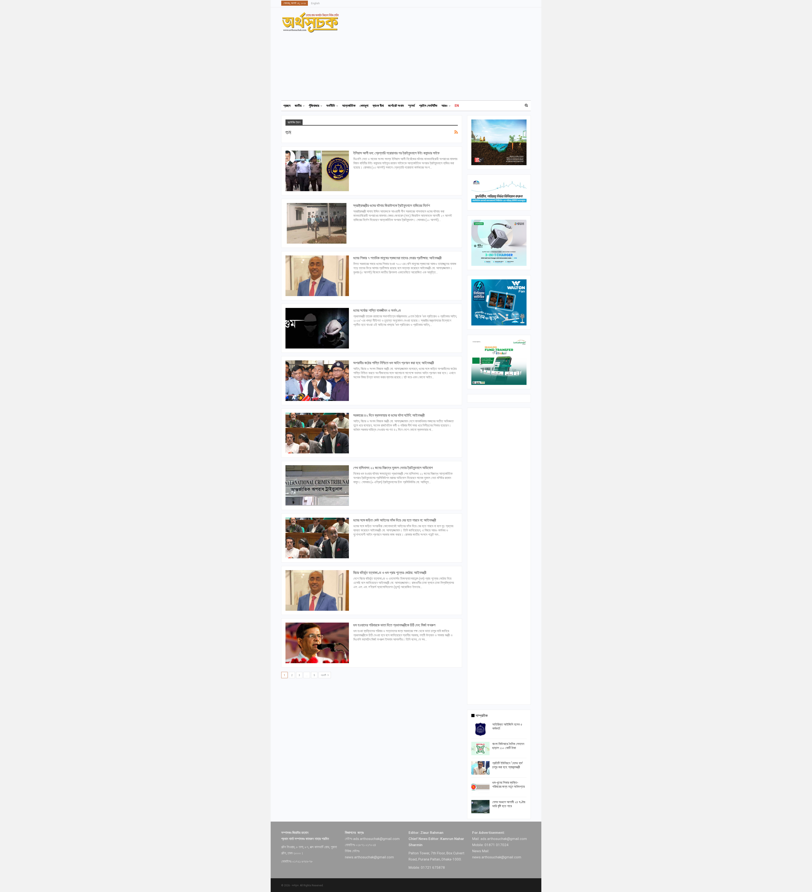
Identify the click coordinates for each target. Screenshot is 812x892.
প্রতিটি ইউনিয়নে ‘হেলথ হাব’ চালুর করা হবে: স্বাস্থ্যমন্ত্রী (507, 765)
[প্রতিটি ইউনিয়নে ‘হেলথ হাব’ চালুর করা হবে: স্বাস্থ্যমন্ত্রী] (480, 768)
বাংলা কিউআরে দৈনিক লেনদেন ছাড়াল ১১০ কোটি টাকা (508, 746)
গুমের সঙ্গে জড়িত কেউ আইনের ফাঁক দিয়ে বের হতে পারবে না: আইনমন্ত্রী (394, 520)
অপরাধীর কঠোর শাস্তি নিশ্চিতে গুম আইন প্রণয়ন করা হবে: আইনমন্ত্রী (393, 363)
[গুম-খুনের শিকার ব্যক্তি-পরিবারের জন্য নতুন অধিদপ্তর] (480, 787)
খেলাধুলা (364, 106)
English (315, 3)
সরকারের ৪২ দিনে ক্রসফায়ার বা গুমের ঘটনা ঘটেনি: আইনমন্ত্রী (389, 415)
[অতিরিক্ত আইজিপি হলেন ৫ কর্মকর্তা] (480, 729)
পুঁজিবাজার (314, 106)
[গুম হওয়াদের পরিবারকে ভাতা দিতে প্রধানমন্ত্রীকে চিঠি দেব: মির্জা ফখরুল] (317, 643)
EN (457, 106)
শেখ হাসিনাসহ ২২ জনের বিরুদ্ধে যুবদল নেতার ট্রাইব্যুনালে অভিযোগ (393, 467)
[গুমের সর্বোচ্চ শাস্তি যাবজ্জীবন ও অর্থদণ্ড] (317, 328)
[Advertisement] (408, 64)
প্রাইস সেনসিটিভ (428, 106)
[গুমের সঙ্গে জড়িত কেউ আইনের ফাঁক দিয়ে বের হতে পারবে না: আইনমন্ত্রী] (317, 538)
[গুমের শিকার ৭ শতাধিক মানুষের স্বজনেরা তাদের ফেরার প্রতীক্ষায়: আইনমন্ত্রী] (317, 275)
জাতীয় (298, 106)
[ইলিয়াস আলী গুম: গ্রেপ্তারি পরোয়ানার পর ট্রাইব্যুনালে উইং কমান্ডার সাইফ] (317, 171)
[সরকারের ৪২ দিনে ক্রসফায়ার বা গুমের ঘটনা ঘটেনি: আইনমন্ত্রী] (317, 433)
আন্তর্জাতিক (348, 106)
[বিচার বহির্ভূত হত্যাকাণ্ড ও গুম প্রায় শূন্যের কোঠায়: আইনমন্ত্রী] (317, 590)
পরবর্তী (324, 675)
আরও (444, 106)
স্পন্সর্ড (411, 106)
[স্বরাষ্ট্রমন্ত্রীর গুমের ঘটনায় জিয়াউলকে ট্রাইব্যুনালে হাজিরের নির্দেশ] (317, 223)
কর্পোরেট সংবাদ (396, 106)
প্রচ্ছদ (287, 106)
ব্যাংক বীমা (378, 106)
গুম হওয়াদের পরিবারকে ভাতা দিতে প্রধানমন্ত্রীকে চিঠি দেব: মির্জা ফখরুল (394, 625)
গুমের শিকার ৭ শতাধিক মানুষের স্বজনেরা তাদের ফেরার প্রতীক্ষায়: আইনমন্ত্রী (397, 258)
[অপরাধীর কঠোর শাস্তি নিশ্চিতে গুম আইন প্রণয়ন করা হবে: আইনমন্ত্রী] (317, 380)
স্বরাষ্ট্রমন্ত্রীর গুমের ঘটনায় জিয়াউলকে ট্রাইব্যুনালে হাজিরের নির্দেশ (391, 205)
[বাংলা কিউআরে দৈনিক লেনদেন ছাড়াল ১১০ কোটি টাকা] (480, 748)
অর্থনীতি (330, 106)
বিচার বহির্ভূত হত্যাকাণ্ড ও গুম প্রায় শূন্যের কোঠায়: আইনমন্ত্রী (389, 572)
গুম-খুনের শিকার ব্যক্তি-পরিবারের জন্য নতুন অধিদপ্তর (508, 785)
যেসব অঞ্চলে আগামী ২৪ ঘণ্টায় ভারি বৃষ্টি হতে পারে (508, 804)
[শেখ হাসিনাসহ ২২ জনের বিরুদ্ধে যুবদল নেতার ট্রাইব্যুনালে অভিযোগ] (317, 485)
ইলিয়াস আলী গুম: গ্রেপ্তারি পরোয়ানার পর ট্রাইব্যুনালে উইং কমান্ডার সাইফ (396, 153)
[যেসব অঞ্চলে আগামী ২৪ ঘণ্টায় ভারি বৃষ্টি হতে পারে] (480, 807)
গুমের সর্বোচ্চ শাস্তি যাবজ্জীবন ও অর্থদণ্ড (377, 310)
